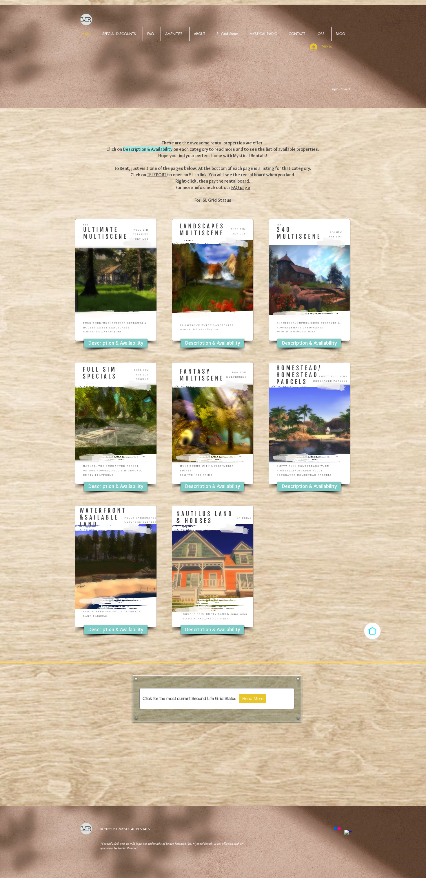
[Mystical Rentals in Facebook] (348, 834)
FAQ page (240, 187)
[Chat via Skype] (325, 89)
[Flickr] (337, 828)
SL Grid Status (217, 200)
